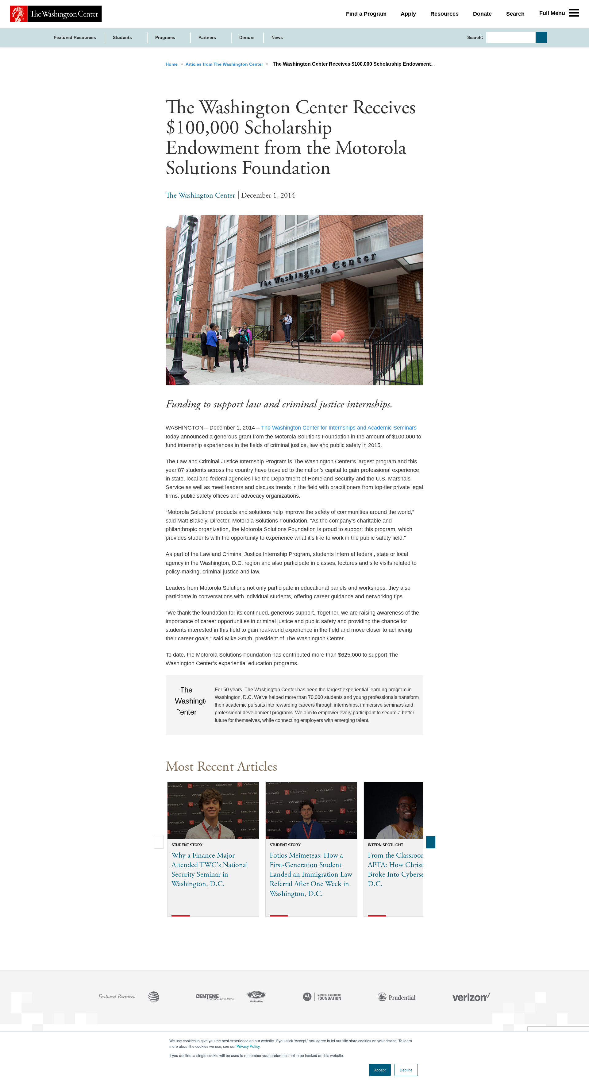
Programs (165, 37)
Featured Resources (75, 37)
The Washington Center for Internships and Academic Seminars (339, 428)
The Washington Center (200, 195)
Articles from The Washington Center (225, 64)
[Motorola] (322, 997)
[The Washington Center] (56, 14)
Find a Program (366, 14)
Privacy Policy (248, 1046)
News (277, 37)
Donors (247, 37)
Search (515, 14)
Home (172, 64)
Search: (475, 37)
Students (123, 37)
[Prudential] (396, 997)
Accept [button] (380, 1069)
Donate (482, 14)
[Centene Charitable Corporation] (214, 997)
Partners (207, 37)
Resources (444, 14)
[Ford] (256, 997)
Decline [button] (406, 1069)
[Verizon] (471, 997)
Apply (408, 14)
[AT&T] (154, 997)
